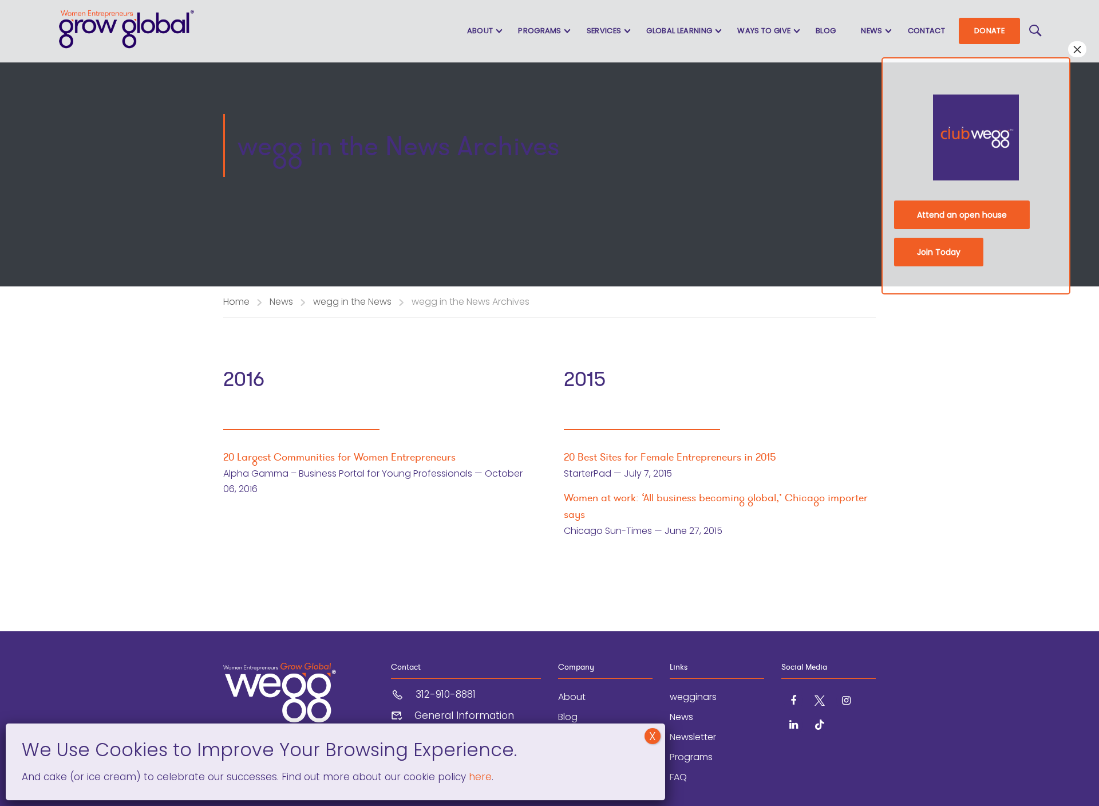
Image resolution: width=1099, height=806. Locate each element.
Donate (989, 30)
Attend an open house (962, 215)
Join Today (938, 252)
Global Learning (679, 30)
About (480, 30)
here (479, 777)
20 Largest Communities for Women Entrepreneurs (339, 456)
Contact (926, 30)
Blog (826, 30)
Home (236, 301)
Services (604, 30)
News (871, 30)
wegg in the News (352, 301)
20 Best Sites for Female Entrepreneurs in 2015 (670, 456)
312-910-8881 (446, 694)
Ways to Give (763, 30)
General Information (464, 715)
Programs (540, 30)
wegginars (693, 696)
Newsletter (693, 737)
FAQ (678, 777)
